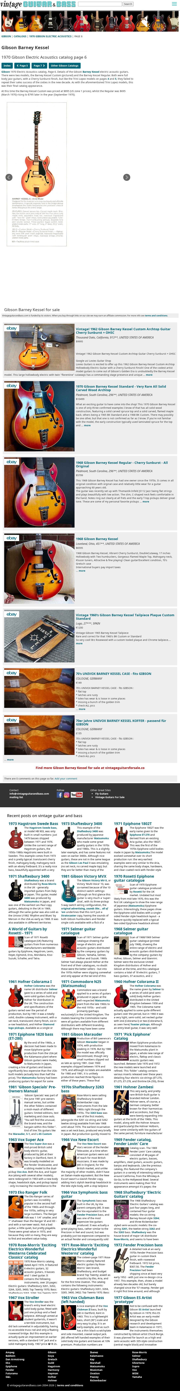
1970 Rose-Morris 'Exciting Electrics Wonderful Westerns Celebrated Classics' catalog (32, 1251)
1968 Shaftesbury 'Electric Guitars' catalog (137, 1194)
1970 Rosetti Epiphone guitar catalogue (134, 878)
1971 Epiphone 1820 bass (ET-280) (30, 1036)
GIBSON (6, 36)
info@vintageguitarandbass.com (29, 793)
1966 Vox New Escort (80, 1139)
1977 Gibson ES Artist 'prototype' (133, 1299)
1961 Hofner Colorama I (30, 981)
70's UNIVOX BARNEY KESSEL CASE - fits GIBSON (113, 674)
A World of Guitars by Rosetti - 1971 (27, 930)
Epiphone (11, 1366)
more (149, 374)
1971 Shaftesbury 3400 (28, 876)
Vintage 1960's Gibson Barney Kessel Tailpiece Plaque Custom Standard (125, 617)
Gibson (5, 71)
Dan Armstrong (15, 1359)
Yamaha (137, 1377)
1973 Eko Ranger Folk (27, 1192)
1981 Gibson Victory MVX (83, 876)
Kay (92, 1359)
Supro (135, 1366)
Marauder (92, 1042)
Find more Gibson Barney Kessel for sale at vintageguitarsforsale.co (90, 768)
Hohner (52, 1380)
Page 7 (38, 65)
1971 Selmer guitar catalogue (78, 930)
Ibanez (94, 1352)
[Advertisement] (67, 277)
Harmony (53, 1370)
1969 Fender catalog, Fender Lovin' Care (133, 1141)
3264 (156, 1218)
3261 (124, 1228)
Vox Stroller (36, 1301)
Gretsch (52, 1359)
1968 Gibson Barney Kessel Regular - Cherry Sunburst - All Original (122, 464)
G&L (8, 1377)
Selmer (53, 989)
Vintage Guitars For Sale (109, 797)
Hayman (53, 1373)
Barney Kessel (91, 71)
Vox (134, 1370)
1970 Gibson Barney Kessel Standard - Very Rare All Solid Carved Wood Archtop (121, 388)
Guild (51, 1362)
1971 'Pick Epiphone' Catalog (132, 1036)
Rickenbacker (98, 1380)
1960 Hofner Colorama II (136, 981)
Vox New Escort (91, 1143)
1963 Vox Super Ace (26, 1139)
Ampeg (10, 1352)
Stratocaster (68, 915)
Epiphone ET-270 (140, 834)
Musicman (96, 1370)
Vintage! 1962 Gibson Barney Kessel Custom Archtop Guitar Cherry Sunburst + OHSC (123, 331)
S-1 (28, 1134)
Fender (10, 1370)
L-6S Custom (44, 1134)
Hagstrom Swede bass (42, 827)
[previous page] (8, 178)
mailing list (16, 797)
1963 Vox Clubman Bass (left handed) (82, 1299)
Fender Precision (87, 1214)
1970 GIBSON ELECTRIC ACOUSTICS (50, 36)
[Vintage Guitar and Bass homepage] (38, 4)
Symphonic (89, 1200)
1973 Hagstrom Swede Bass (33, 823)
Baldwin (10, 1355)
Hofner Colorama (34, 985)
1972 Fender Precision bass (138, 1244)
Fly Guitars (101, 793)
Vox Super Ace (38, 1143)
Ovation (95, 1373)
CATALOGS (20, 36)
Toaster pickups (140, 1024)
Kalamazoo (96, 1355)
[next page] (126, 178)
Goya (51, 1355)
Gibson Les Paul (78, 862)
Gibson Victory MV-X (94, 880)
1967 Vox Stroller (23, 1297)
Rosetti (137, 891)
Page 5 (23, 65)
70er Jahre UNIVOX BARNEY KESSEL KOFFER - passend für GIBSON (121, 722)
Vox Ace (22, 1171)
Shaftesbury (31, 880)
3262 (152, 1228)
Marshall (95, 1362)
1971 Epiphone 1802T (133, 823)
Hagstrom (54, 1366)
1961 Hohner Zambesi (133, 1086)
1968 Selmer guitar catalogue (131, 930)
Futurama (12, 1373)
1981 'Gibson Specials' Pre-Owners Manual (32, 1088)
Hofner (52, 1377)
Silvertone (138, 1362)
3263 (121, 1232)
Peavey (94, 1377)
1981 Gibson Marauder (81, 1034)
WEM (135, 1373)
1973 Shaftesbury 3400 (81, 823)
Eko (8, 1362)
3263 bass (96, 1112)
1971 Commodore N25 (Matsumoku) (81, 983)
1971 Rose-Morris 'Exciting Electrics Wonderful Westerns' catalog (85, 1248)
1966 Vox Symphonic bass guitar (84, 1194)
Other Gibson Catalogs (64, 65)
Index (7, 65)
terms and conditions (156, 315)
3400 (27, 898)
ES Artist (144, 1309)
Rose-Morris (49, 884)
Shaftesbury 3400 (87, 831)
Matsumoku (101, 838)
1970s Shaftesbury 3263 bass (82, 1088)
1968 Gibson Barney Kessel (97, 539)
